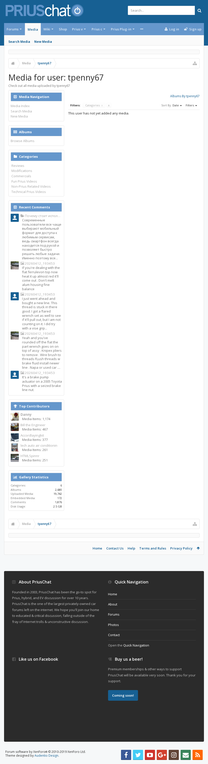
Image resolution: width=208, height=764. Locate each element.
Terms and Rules (152, 548)
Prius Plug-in (121, 29)
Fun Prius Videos (24, 181)
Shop (63, 29)
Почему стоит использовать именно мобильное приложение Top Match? (43, 216)
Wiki (46, 29)
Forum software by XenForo (45, 752)
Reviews (17, 165)
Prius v (77, 29)
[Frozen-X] (15, 296)
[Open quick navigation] (194, 63)
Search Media (19, 42)
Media (33, 29)
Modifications (21, 170)
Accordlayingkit (32, 435)
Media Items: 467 (35, 429)
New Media (43, 42)
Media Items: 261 (35, 449)
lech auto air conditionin (39, 445)
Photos (113, 624)
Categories (94, 105)
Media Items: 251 (35, 460)
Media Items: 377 (35, 439)
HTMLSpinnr (30, 456)
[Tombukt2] (15, 265)
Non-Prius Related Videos (31, 186)
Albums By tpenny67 (185, 96)
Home (97, 548)
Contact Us (115, 548)
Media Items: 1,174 (36, 419)
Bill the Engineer (33, 425)
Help (131, 548)
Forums (13, 29)
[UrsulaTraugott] (15, 218)
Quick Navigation (136, 645)
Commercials (21, 176)
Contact (114, 635)
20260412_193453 (39, 263)
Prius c (97, 29)
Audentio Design (46, 755)
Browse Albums (22, 141)
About (112, 604)
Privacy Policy (181, 548)
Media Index (20, 106)
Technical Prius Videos (28, 191)
